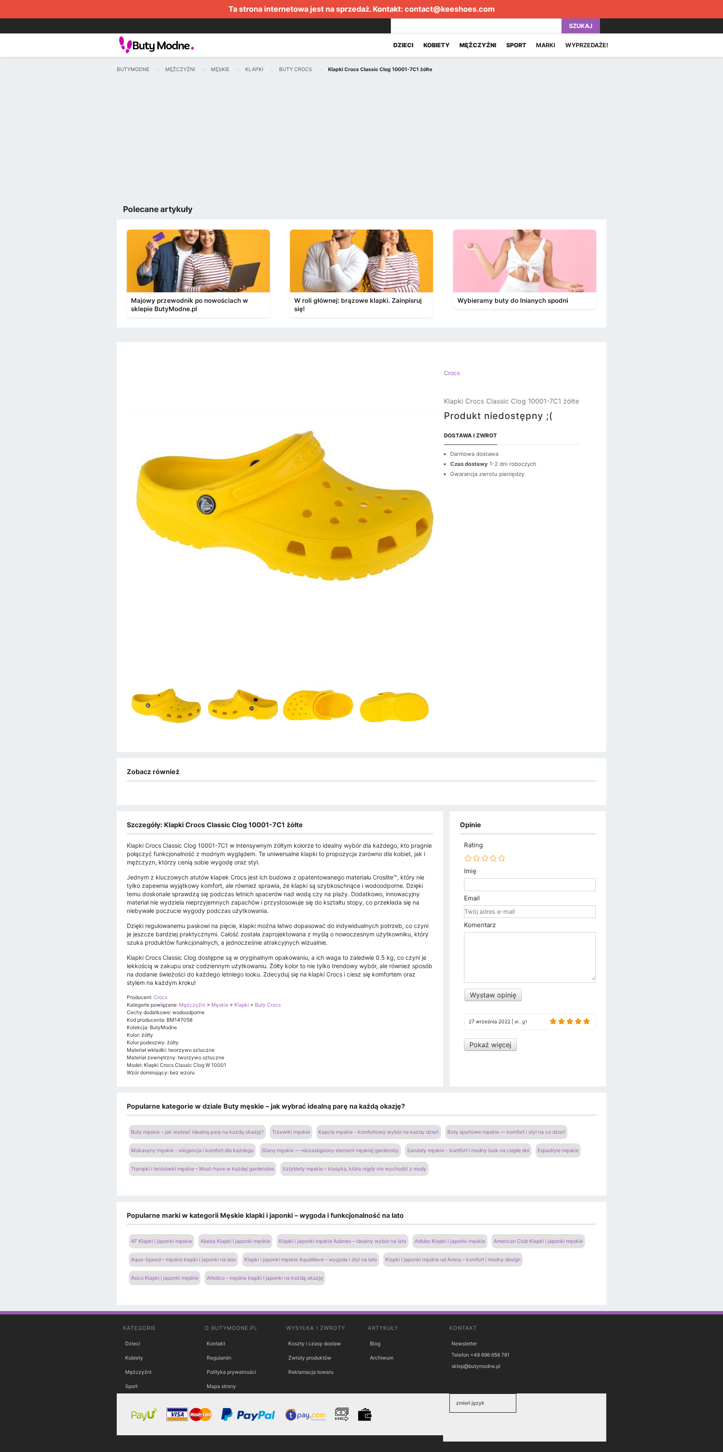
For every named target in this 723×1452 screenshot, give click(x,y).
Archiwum (381, 1358)
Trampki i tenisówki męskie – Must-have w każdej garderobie (202, 1169)
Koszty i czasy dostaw (314, 1343)
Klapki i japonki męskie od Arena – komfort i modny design (452, 1259)
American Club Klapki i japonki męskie (538, 1241)
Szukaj (580, 25)
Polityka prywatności (231, 1372)
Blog (375, 1343)
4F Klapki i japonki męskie (161, 1241)
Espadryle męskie (558, 1150)
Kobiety (134, 1358)
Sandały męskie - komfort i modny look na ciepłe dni (468, 1150)
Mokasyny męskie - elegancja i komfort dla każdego (192, 1150)
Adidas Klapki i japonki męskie (450, 1241)
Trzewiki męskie (291, 1132)
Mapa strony (221, 1386)
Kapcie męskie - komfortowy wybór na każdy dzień (378, 1132)
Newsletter (464, 1343)
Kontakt (216, 1343)
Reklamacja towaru (310, 1372)
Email (472, 898)
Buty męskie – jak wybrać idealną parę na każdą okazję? (197, 1132)
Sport (131, 1386)
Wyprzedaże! (586, 45)
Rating (473, 845)
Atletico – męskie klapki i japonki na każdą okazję (265, 1278)
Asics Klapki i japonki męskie (164, 1278)
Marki (545, 45)
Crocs (452, 372)
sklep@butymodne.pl (475, 1366)
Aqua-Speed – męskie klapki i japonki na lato (183, 1259)
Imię (470, 871)
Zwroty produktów (309, 1358)
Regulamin (219, 1358)
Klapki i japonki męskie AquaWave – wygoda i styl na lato (310, 1259)
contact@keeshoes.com (450, 9)
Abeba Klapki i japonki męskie (235, 1241)
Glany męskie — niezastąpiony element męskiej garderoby (330, 1150)
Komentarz (480, 925)
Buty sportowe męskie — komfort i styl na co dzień (506, 1132)
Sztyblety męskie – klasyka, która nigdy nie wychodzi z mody (354, 1169)
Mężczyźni (138, 1372)
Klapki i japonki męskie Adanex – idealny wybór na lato (342, 1241)
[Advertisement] (361, 140)
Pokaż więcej (490, 1044)
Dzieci (132, 1343)
